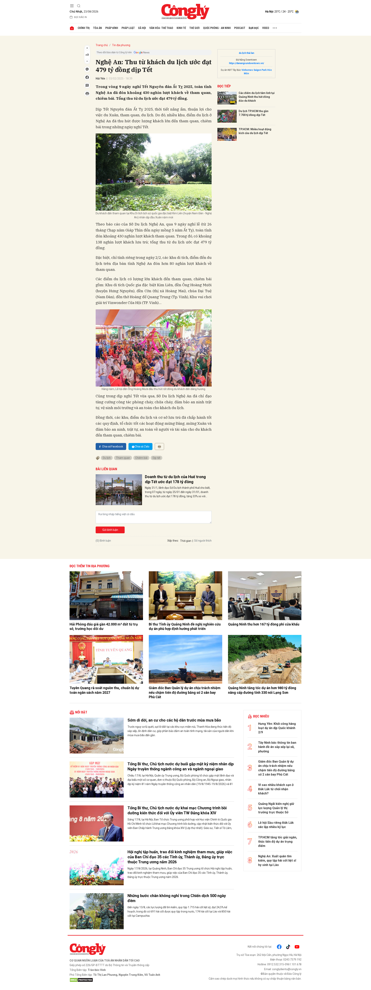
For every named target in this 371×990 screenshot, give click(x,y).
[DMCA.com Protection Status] (127, 980)
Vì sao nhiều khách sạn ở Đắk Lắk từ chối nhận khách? (276, 789)
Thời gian (185, 540)
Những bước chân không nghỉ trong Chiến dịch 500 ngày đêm (177, 898)
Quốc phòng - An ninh (217, 28)
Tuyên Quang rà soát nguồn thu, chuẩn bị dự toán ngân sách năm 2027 (104, 690)
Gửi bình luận (110, 529)
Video (265, 28)
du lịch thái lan (246, 53)
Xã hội (142, 28)
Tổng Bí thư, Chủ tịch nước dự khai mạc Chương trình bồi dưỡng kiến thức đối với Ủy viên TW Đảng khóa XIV (177, 810)
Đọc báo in (80, 17)
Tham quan (123, 457)
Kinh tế (181, 28)
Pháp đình (111, 28)
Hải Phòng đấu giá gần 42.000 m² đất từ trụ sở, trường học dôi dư (104, 626)
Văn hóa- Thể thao (161, 28)
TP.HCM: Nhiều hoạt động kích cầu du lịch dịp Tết (255, 131)
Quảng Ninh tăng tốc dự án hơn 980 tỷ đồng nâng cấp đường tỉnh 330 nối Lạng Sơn (262, 690)
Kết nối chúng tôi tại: (260, 946)
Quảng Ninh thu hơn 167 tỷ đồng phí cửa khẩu (263, 624)
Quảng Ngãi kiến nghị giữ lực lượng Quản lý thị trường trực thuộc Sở (276, 808)
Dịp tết (156, 457)
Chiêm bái (141, 457)
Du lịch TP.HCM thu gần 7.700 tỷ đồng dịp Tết (253, 113)
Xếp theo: (173, 540)
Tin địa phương (121, 45)
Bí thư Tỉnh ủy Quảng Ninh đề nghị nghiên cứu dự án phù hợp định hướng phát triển (185, 626)
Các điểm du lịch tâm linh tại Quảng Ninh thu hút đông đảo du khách (257, 96)
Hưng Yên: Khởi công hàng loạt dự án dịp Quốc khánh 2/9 (277, 728)
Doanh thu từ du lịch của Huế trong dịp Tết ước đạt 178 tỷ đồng (175, 479)
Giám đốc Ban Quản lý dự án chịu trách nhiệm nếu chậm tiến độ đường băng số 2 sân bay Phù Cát (184, 692)
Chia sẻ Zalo (142, 446)
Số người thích (203, 540)
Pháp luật (128, 28)
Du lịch (107, 457)
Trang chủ (102, 45)
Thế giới (194, 28)
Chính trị (84, 28)
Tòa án (97, 28)
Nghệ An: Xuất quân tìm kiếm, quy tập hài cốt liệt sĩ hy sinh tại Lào (277, 860)
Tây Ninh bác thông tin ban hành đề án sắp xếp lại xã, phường (277, 747)
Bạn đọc (254, 28)
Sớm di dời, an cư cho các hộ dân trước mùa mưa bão (174, 720)
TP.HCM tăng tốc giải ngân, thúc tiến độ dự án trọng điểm (277, 842)
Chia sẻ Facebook (112, 446)
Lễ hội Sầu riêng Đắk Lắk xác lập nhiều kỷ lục (276, 825)
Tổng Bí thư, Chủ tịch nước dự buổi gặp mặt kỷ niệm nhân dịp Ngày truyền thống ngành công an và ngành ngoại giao (181, 766)
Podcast (239, 28)
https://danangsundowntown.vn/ (246, 63)
